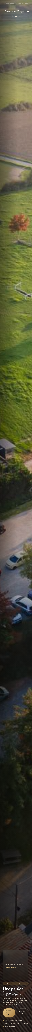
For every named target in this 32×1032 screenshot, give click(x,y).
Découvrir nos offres (22, 1013)
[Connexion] (19, 16)
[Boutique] (16, 16)
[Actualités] (12, 16)
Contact (16, 6)
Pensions (6, 3)
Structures (20, 3)
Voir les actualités (10, 967)
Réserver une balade (8, 1013)
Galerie (26, 3)
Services (12, 3)
